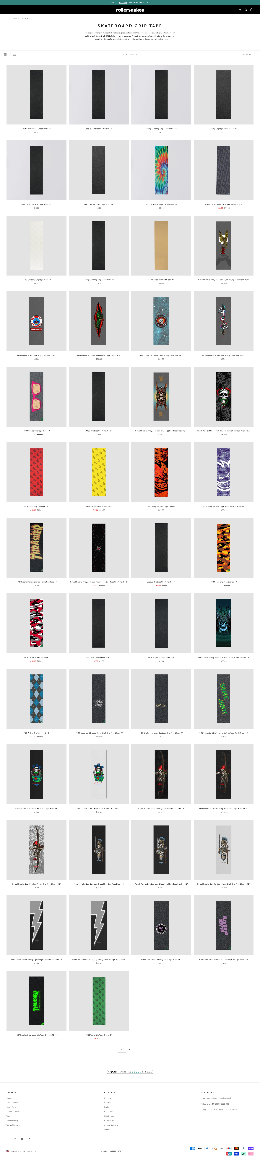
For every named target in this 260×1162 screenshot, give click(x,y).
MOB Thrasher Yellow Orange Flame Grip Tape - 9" (36, 582)
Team (8, 1116)
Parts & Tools (27, 18)
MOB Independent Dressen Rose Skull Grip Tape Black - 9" (99, 733)
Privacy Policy (12, 1120)
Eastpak (123, 3)
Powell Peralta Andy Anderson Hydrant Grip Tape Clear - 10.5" (223, 280)
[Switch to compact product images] (14, 54)
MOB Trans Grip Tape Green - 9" (99, 1035)
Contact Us (109, 1120)
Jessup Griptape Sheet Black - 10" (161, 582)
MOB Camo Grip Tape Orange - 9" (223, 582)
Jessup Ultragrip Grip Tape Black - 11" (36, 204)
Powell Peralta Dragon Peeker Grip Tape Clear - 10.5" (98, 355)
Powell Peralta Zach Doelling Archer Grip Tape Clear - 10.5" (36, 884)
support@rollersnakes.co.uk (219, 1098)
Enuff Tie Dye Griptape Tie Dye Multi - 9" (161, 204)
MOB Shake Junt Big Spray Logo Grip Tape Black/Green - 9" (223, 733)
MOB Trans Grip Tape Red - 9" (36, 506)
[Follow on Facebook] (7, 1139)
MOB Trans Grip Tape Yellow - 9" (99, 506)
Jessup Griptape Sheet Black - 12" (223, 129)
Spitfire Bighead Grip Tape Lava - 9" (161, 506)
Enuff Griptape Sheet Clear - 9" (161, 280)
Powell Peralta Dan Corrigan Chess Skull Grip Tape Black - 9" (99, 884)
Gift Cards (108, 1111)
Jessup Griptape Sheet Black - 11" (99, 657)
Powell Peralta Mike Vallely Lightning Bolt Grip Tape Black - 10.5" (99, 959)
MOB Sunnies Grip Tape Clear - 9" (36, 431)
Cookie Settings (111, 1125)
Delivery (107, 1098)
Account (107, 1129)
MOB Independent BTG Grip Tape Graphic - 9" (223, 204)
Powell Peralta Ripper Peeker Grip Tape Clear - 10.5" (223, 355)
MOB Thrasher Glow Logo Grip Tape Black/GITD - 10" (36, 1035)
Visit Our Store (12, 1102)
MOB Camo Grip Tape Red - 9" (36, 657)
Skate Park (11, 1107)
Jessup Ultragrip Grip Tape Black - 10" (98, 204)
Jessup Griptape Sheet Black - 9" (98, 129)
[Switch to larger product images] (5, 54)
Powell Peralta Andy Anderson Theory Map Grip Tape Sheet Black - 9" (98, 582)
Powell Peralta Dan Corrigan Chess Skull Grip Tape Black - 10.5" (161, 884)
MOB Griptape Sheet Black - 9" (98, 431)
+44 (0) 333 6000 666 (220, 1104)
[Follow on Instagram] (15, 1139)
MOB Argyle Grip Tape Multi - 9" (36, 733)
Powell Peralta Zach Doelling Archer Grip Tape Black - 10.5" (223, 808)
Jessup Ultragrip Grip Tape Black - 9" (99, 280)
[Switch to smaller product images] (10, 54)
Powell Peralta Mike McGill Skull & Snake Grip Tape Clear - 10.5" (223, 431)
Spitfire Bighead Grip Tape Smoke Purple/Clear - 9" (223, 506)
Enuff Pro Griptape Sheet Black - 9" (36, 129)
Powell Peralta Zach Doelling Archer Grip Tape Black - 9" (161, 808)
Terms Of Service (13, 1125)
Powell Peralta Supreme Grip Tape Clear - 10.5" (36, 355)
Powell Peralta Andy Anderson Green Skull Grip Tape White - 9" (223, 657)
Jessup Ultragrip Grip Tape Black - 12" (161, 129)
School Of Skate (13, 1111)
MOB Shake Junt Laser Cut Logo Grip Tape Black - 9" (161, 733)
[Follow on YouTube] (22, 1139)
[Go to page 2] (138, 1050)
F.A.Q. (106, 1107)
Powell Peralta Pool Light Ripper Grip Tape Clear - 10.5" (161, 355)
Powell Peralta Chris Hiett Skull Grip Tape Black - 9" (36, 808)
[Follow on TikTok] (29, 1139)
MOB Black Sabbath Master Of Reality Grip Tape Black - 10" (223, 959)
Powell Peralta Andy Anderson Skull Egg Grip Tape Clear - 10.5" (161, 431)
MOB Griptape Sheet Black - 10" (161, 657)
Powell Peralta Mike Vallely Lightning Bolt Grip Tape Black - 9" (36, 959)
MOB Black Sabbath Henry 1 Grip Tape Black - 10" (161, 959)
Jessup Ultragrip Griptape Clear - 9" (36, 280)
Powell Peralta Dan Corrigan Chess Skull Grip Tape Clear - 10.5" (223, 884)
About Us (10, 1098)
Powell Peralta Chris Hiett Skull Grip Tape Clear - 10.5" (99, 808)
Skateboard (11, 18)
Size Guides (109, 1116)
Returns (107, 1102)
